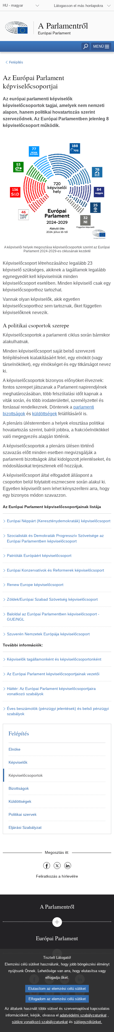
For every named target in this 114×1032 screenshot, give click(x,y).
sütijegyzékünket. (88, 1022)
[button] (101, 46)
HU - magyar (13, 5)
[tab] (57, 906)
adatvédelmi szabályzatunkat (83, 1015)
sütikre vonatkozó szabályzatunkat (40, 1022)
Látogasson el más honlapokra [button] (78, 6)
